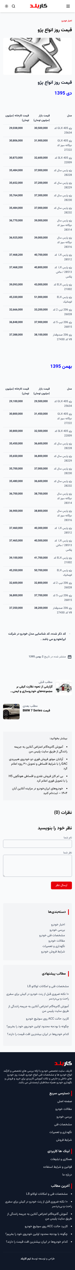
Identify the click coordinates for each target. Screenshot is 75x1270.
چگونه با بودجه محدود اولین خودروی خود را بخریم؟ (38, 1026)
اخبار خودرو (58, 924)
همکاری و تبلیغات (61, 1159)
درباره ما (67, 1174)
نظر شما (67, 853)
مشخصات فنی (63, 1124)
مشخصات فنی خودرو (52, 935)
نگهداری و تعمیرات (53, 946)
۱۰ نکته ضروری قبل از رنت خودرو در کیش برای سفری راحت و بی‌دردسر (37, 996)
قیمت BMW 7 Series (36, 710)
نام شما (68, 838)
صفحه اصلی (64, 1101)
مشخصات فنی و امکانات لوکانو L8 (48, 986)
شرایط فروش (64, 1140)
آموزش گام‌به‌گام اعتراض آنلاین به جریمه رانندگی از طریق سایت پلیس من (40, 749)
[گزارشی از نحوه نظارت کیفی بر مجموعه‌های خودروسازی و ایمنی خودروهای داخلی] (64, 687)
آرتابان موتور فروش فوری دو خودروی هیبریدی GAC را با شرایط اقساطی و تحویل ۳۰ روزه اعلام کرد (38, 764)
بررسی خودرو (57, 930)
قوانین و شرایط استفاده (57, 1167)
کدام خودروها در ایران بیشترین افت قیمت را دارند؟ (38, 1034)
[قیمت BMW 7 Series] (11, 711)
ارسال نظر (61, 885)
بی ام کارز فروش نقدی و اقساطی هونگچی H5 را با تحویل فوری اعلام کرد (38, 778)
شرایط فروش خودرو (53, 951)
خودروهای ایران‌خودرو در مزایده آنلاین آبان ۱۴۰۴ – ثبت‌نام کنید (39, 791)
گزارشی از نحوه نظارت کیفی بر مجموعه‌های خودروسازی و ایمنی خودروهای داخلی (32, 691)
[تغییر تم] (6, 6)
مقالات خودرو (56, 941)
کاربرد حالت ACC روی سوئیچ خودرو (47, 1018)
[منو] (68, 6)
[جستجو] (13, 6)
